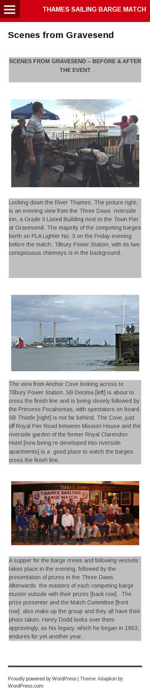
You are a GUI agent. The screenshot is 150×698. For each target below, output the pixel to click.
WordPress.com (25, 686)
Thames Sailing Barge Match (94, 9)
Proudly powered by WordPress (42, 679)
